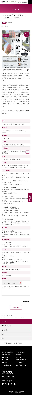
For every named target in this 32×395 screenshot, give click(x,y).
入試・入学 (5, 357)
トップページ (4, 315)
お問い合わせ (5, 381)
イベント (10, 315)
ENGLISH (24, 2)
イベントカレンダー (7, 326)
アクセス (12, 381)
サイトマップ (19, 362)
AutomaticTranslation (30, 197)
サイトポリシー (6, 360)
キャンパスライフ (6, 365)
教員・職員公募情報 (7, 352)
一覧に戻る (16, 307)
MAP (27, 152)
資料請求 (18, 355)
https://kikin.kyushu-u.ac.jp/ (10, 269)
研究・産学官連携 (21, 360)
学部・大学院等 (20, 352)
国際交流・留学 (6, 355)
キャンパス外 (5, 26)
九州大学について (21, 365)
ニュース (18, 357)
